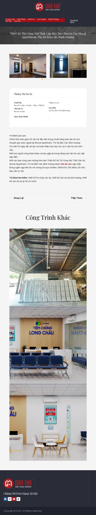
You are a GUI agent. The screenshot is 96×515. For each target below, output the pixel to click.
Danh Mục (18, 103)
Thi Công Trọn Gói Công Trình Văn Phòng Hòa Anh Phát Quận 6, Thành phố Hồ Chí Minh (16, 198)
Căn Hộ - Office (31, 105)
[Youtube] (14, 499)
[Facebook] (5, 499)
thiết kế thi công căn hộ (39, 177)
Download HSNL (74, 21)
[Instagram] (10, 499)
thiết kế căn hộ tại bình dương (66, 177)
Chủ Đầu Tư (18, 109)
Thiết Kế (41, 105)
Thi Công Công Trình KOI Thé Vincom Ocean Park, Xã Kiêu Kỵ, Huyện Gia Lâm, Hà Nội (79, 198)
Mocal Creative (19, 105)
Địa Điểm (52, 108)
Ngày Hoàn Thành (21, 116)
